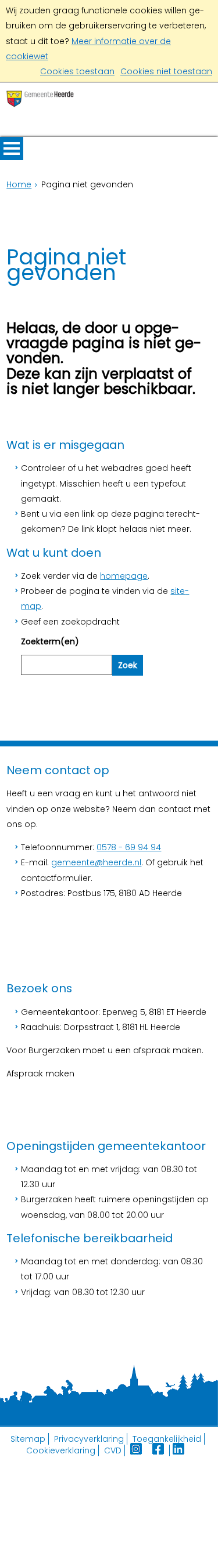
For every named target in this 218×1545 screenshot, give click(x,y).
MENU (11, 148)
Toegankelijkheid (167, 1439)
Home (18, 184)
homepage (124, 576)
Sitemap (27, 1439)
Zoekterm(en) (50, 641)
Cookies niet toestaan (166, 71)
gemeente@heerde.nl (96, 862)
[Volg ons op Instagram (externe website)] (137, 1450)
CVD (112, 1450)
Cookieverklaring (60, 1450)
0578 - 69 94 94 (129, 847)
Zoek (127, 665)
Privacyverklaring (89, 1439)
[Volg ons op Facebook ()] (161, 1450)
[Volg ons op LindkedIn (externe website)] (180, 1450)
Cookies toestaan (77, 71)
